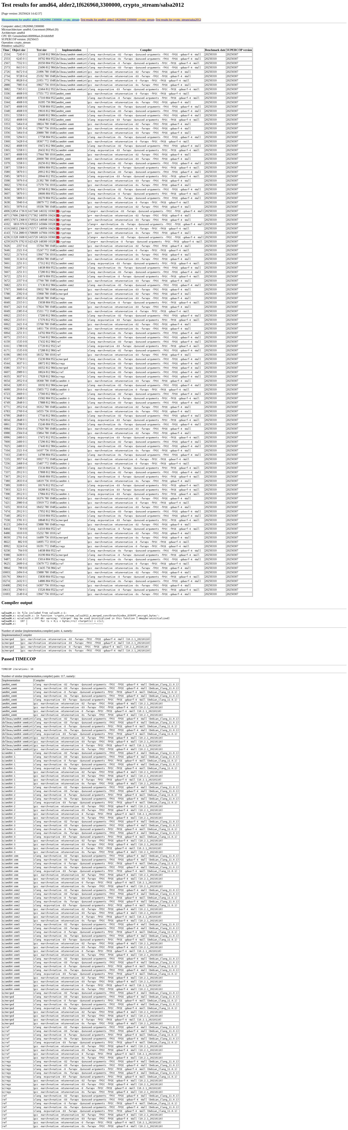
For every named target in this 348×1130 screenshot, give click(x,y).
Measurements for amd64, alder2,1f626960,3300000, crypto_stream (40, 19)
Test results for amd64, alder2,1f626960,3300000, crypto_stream (117, 19)
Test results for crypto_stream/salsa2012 (178, 19)
